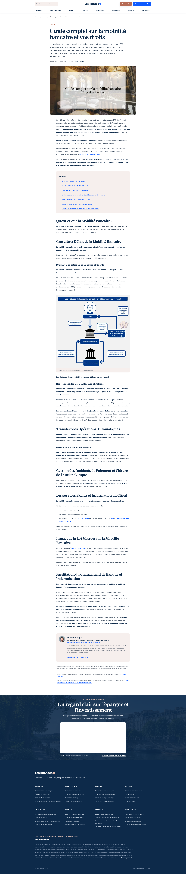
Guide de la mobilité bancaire (104, 801)
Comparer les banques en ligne (105, 794)
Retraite (131, 10)
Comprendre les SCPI (42, 817)
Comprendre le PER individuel (74, 817)
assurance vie (83, 518)
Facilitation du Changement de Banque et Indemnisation (80, 209)
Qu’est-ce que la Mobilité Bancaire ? (74, 181)
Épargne (39, 10)
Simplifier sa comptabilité (133, 821)
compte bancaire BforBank (90, 154)
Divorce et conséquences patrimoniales (108, 826)
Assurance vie (55, 10)
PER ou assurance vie (72, 821)
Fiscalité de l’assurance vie (73, 801)
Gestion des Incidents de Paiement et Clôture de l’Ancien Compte (83, 195)
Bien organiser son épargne (44, 791)
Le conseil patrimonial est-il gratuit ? (107, 817)
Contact (148, 868)
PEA (112, 518)
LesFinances (93, 3)
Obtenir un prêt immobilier (43, 824)
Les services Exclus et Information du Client (76, 199)
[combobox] (46, 4)
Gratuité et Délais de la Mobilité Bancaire (75, 186)
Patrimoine (116, 10)
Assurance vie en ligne (72, 798)
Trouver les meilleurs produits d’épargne (48, 801)
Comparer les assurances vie (74, 794)
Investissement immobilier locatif (45, 814)
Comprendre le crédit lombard (104, 814)
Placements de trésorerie (133, 817)
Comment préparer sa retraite (74, 814)
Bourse (85, 10)
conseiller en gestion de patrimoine (121, 858)
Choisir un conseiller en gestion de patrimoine (106, 822)
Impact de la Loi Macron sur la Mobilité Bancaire (77, 204)
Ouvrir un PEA (129, 794)
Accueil (37, 17)
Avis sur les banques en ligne (104, 791)
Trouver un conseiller (142, 4)
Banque (71, 10)
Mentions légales (138, 868)
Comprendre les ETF (131, 801)
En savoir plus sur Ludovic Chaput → (79, 657)
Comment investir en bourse (134, 791)
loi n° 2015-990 (78, 548)
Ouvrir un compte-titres (132, 798)
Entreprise (146, 10)
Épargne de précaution (42, 794)
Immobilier (100, 10)
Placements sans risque (42, 798)
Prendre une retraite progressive (75, 824)
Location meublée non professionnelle (47, 821)
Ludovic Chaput (79, 61)
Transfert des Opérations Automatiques (75, 190)
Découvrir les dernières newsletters (114, 755)
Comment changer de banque (104, 798)
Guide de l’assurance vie (73, 791)
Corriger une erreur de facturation (135, 824)
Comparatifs (126, 4)
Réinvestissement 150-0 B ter (135, 814)
